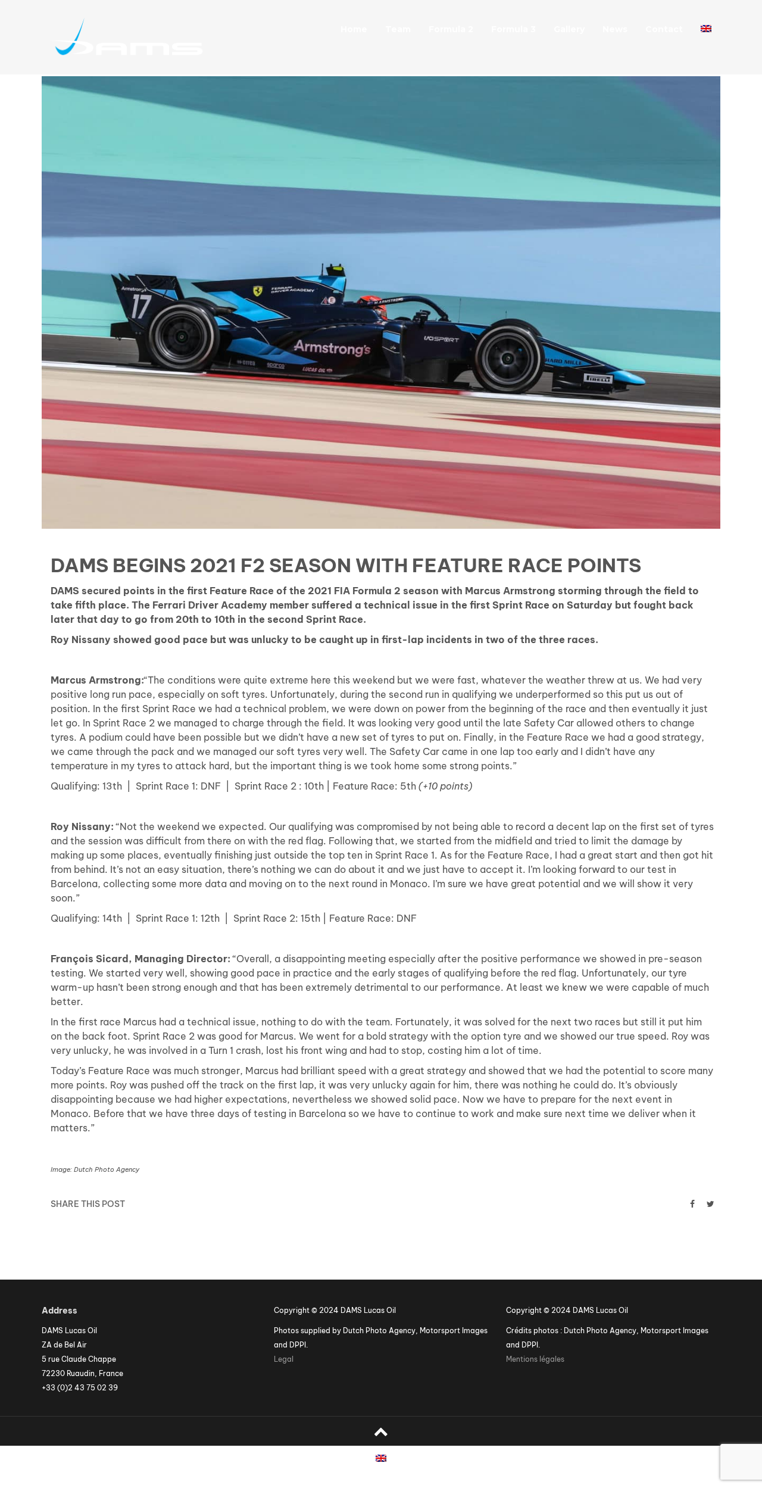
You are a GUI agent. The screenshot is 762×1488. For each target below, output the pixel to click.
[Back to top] (381, 1431)
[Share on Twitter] (710, 1204)
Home (354, 29)
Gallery (569, 29)
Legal (283, 1359)
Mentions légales (535, 1359)
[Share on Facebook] (692, 1204)
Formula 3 (513, 29)
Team (398, 29)
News (614, 29)
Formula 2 (451, 29)
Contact (664, 29)
